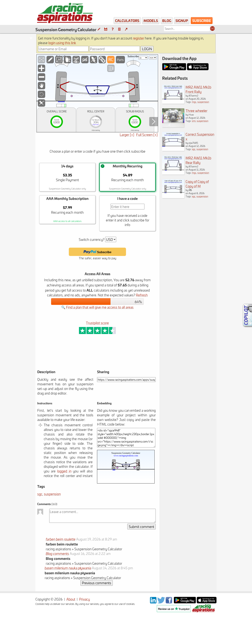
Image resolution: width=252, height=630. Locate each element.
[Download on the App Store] (207, 602)
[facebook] (169, 602)
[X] (161, 602)
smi (194, 120)
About (70, 599)
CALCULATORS (127, 20)
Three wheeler (196, 110)
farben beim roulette (60, 539)
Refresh (142, 295)
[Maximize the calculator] (126, 29)
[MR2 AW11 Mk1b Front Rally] (173, 102)
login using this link (62, 42)
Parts (120, 60)
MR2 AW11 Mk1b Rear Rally (198, 160)
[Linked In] (153, 602)
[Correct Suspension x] (173, 149)
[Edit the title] (98, 29)
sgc (39, 494)
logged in (64, 471)
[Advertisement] (83, 357)
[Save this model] (105, 29)
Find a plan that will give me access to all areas (100, 307)
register (138, 38)
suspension (52, 494)
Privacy (84, 599)
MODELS (151, 20)
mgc (194, 101)
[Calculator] (119, 29)
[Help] (112, 29)
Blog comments (57, 553)
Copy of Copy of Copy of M (197, 183)
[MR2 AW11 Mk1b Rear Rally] (173, 173)
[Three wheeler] (173, 126)
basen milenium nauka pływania (68, 568)
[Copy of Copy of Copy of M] (173, 196)
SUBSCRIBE (201, 20)
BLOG (166, 20)
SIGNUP (181, 20)
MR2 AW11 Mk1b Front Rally (198, 89)
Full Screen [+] (147, 134)
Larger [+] (127, 134)
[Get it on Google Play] (185, 602)
